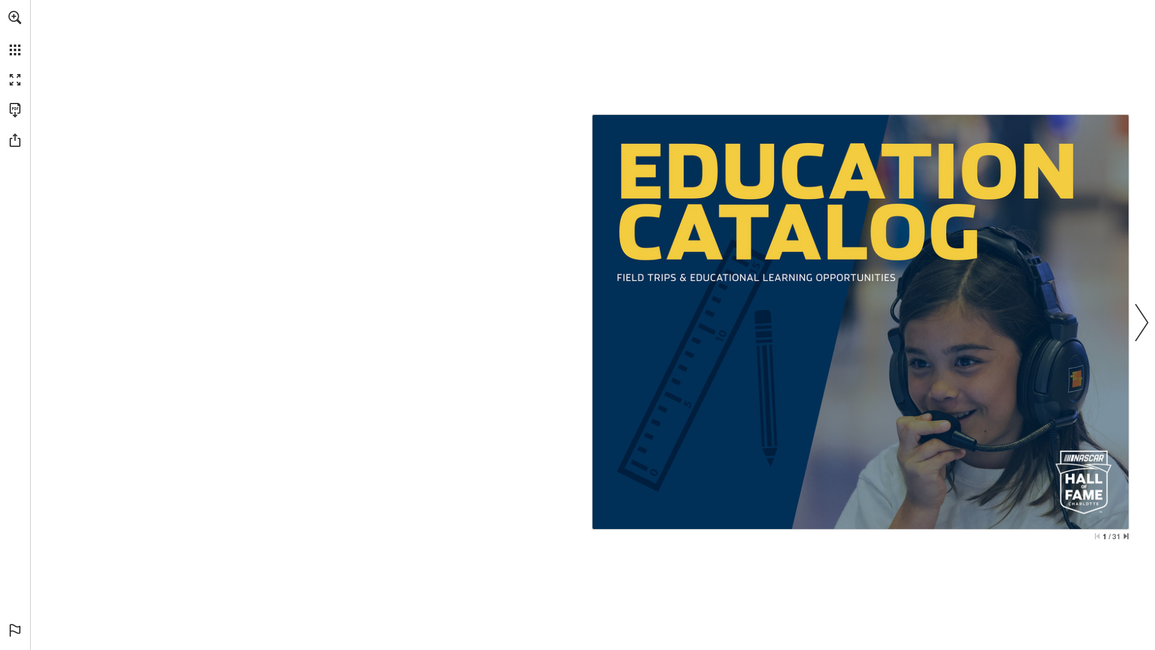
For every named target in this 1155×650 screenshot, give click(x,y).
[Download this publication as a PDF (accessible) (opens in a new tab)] (15, 110)
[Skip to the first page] (1097, 536)
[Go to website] (659, 518)
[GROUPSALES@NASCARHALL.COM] (773, 518)
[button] (15, 17)
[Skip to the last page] (1126, 536)
